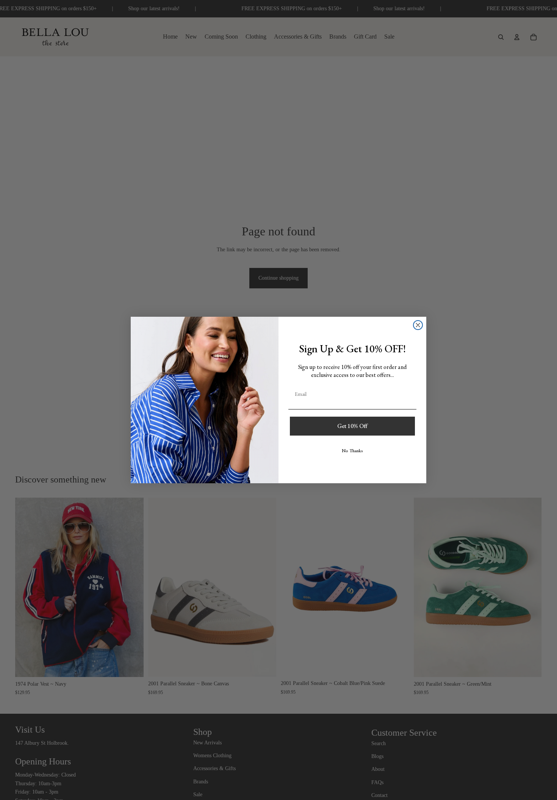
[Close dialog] (417, 325)
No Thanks (352, 451)
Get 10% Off (352, 426)
